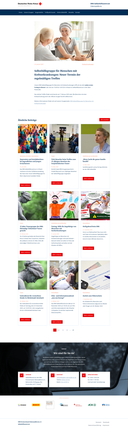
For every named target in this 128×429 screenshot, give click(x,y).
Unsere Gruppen (29, 12)
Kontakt (77, 12)
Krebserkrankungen (88, 64)
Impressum (106, 425)
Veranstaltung (34, 156)
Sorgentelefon (39, 12)
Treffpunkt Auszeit (50, 12)
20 (73, 330)
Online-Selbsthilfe (62, 12)
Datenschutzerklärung (94, 425)
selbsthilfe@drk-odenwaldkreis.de (66, 377)
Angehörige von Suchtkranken (90, 156)
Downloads (106, 422)
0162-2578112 (64, 382)
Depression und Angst (25, 156)
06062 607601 (66, 380)
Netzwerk (98, 422)
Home (20, 12)
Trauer (53, 156)
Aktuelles (71, 12)
